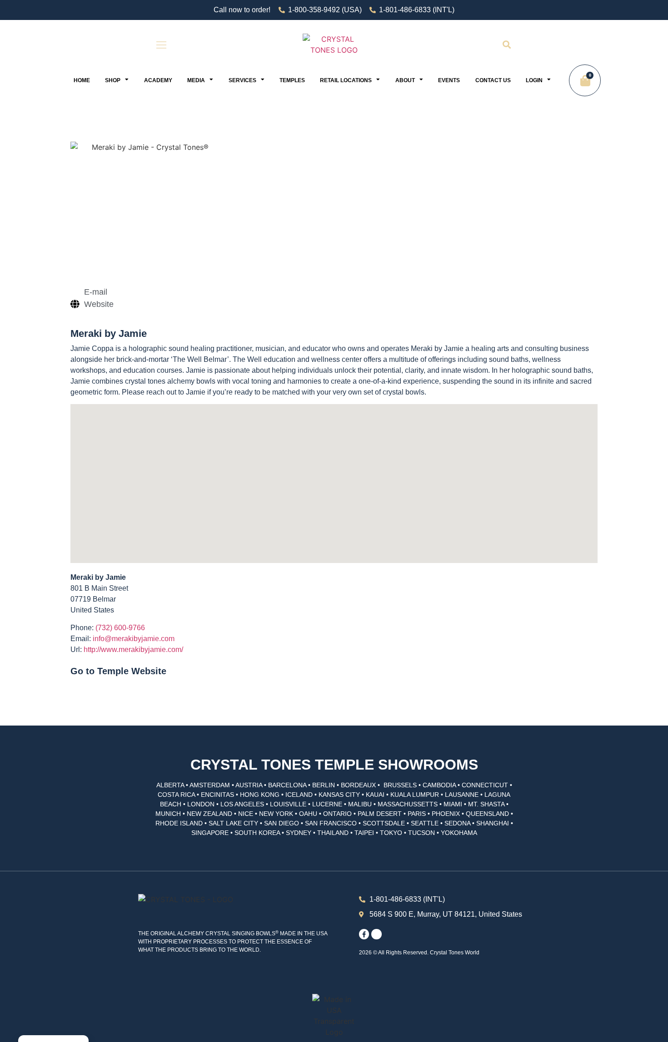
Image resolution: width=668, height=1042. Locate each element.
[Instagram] (376, 934)
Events (449, 80)
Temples (292, 80)
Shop (112, 80)
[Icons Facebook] (364, 934)
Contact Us (493, 80)
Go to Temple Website (118, 671)
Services (242, 80)
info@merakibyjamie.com (133, 638)
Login (534, 80)
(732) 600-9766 (120, 628)
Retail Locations (346, 80)
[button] (506, 44)
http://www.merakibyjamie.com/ (133, 649)
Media (196, 80)
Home (82, 80)
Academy (158, 80)
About (405, 80)
